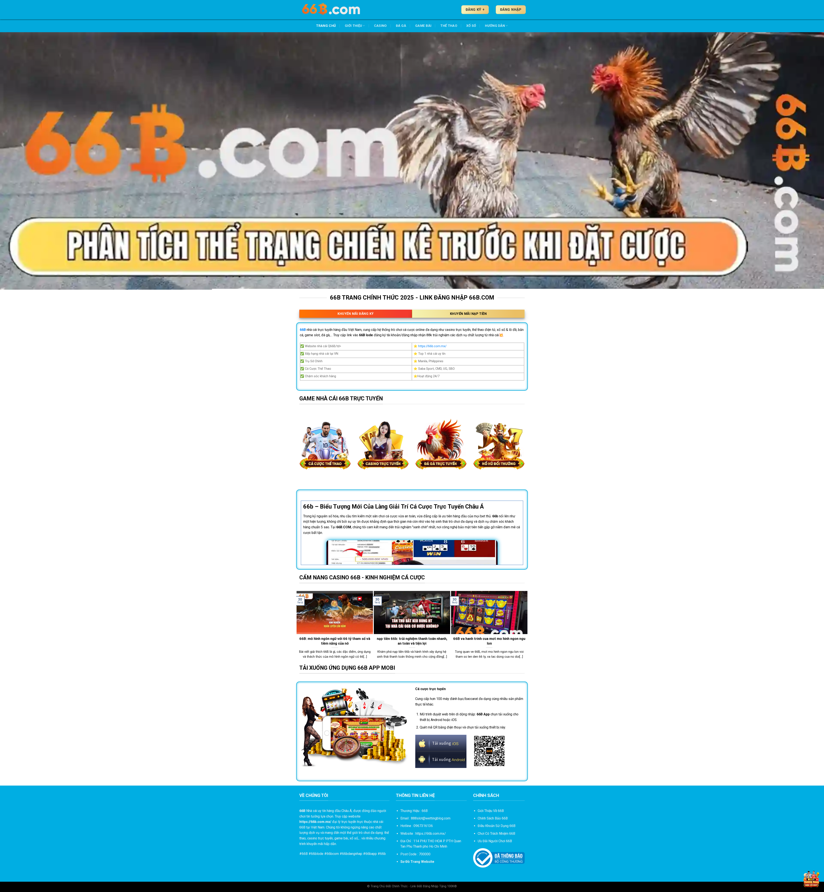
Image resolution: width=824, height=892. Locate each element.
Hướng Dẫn (495, 26)
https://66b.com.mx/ (432, 346)
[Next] (525, 627)
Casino (380, 26)
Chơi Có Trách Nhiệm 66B (496, 833)
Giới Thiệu (353, 26)
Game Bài (423, 26)
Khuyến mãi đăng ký (356, 314)
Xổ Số (471, 26)
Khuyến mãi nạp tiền (468, 314)
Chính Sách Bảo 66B (493, 818)
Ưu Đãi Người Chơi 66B (495, 841)
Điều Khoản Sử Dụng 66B (496, 826)
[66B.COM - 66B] (331, 9)
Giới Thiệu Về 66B (491, 811)
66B (305, 854)
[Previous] (298, 627)
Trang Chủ (326, 26)
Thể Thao (448, 26)
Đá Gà (401, 26)
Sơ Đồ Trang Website (417, 862)
